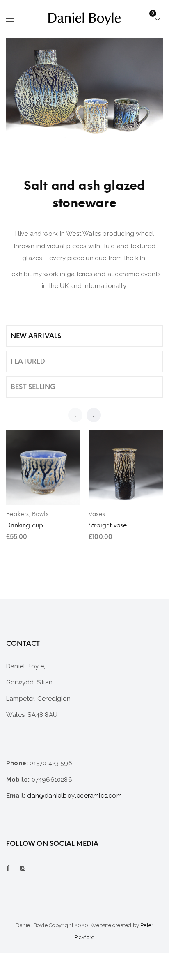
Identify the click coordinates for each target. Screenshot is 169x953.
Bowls (40, 514)
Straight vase (108, 525)
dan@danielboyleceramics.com (74, 795)
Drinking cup (24, 525)
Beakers (17, 514)
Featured (28, 361)
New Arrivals (36, 336)
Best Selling (33, 387)
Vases (97, 514)
